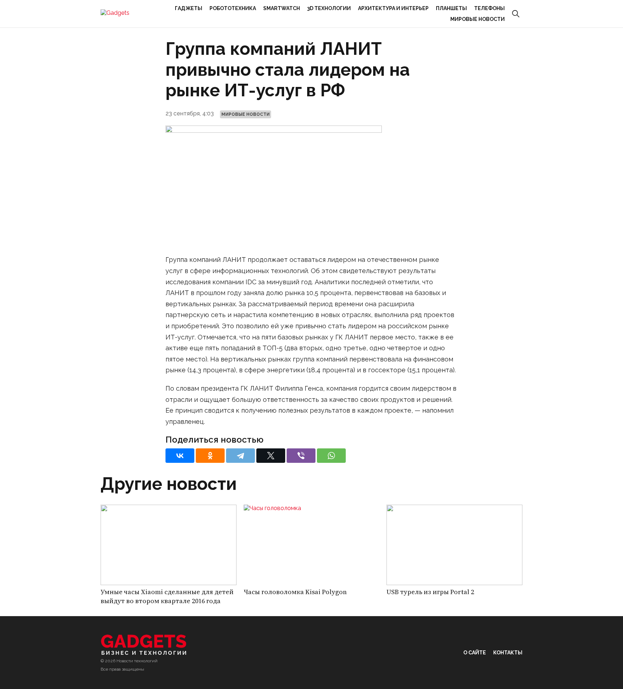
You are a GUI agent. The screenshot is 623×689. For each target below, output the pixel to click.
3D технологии (329, 8)
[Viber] (301, 455)
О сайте (474, 652)
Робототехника (232, 8)
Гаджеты (188, 8)
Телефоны (489, 8)
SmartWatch (281, 8)
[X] (270, 455)
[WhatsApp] (331, 455)
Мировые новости (477, 19)
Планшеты (451, 8)
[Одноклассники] (210, 455)
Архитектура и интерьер (393, 8)
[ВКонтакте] (179, 455)
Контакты (507, 652)
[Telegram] (240, 455)
